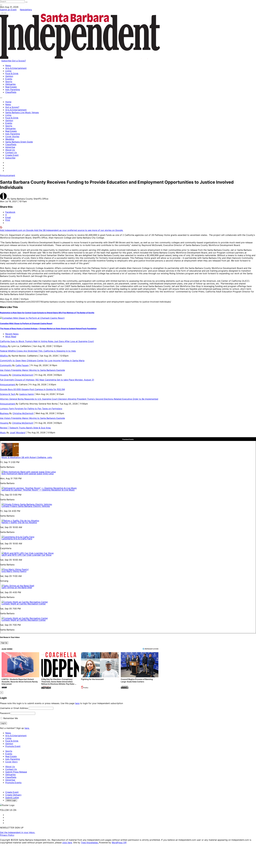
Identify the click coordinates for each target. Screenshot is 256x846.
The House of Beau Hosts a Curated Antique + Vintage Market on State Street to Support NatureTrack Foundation (48, 328)
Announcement (7, 175)
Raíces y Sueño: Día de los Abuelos (19, 522)
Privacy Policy (7, 835)
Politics (4, 346)
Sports (8, 81)
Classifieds (10, 92)
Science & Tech (8, 394)
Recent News (12, 334)
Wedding (9, 139)
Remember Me (10, 718)
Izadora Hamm (26, 394)
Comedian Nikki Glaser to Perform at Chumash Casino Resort (26, 323)
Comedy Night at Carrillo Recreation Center (23, 603)
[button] (20, 671)
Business (4, 413)
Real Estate (11, 86)
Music (3, 432)
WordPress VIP (119, 842)
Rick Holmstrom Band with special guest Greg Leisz (27, 473)
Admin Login (11, 800)
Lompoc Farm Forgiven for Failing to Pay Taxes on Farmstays (31, 408)
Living (8, 70)
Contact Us (11, 152)
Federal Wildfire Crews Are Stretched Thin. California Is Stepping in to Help (38, 351)
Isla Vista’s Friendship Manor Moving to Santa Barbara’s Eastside (32, 370)
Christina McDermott (22, 375)
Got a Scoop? (19, 60)
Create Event (12, 155)
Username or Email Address (14, 708)
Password (5, 713)
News (8, 65)
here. (27, 728)
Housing (4, 375)
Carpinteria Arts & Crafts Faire (16, 538)
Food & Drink (11, 73)
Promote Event (12, 746)
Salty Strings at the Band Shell (16, 587)
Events (8, 78)
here (77, 703)
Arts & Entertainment (16, 68)
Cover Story (11, 761)
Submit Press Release (16, 772)
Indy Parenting (12, 89)
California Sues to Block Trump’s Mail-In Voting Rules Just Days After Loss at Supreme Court (47, 341)
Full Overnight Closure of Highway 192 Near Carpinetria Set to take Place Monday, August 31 (47, 379)
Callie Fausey (22, 365)
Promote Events (13, 782)
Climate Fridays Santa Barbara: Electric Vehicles (25, 506)
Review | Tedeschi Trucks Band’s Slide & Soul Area (25, 427)
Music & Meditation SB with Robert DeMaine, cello (26, 457)
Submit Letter (12, 797)
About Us (10, 149)
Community (6, 365)
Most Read (10, 336)
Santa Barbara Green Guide (19, 141)
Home (8, 101)
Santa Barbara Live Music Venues (22, 112)
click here (67, 842)
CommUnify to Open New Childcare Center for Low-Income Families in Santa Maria (42, 360)
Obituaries (10, 84)
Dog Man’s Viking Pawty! (13, 571)
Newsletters (26, 9)
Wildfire (4, 355)
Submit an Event (8, 9)
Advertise (10, 147)
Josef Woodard (17, 432)
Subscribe (6, 60)
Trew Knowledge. (90, 842)
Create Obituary (13, 794)
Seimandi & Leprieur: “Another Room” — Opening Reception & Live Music (38, 490)
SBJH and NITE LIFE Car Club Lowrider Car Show (26, 555)
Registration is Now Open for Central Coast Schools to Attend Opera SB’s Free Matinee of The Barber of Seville (47, 313)
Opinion (9, 76)
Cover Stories (12, 136)
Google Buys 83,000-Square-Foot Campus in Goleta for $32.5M (32, 389)
